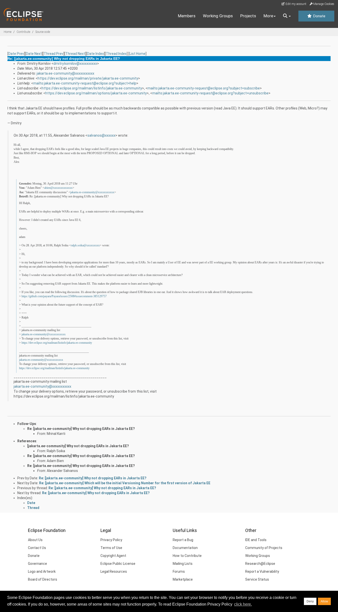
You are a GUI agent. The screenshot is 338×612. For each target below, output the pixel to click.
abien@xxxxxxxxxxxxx (58, 188)
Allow (324, 601)
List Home (137, 54)
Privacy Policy (111, 540)
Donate (318, 16)
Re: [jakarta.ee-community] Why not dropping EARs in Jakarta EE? (81, 429)
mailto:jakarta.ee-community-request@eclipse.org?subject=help (84, 83)
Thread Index (116, 54)
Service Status (257, 579)
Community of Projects (263, 548)
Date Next (34, 54)
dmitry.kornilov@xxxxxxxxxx (75, 63)
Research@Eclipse (260, 564)
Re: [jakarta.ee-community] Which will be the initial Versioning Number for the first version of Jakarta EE (124, 483)
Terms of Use (111, 548)
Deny (310, 601)
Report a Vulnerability (262, 571)
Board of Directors (42, 579)
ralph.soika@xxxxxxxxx (85, 245)
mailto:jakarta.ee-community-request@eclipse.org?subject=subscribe (203, 88)
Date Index (95, 54)
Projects (248, 15)
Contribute (23, 32)
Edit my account (295, 4)
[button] (287, 16)
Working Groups (218, 15)
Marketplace (183, 579)
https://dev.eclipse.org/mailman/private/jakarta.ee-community (88, 78)
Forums (179, 571)
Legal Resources (113, 571)
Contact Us (37, 548)
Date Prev (16, 54)
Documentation (185, 548)
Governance (37, 564)
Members (186, 15)
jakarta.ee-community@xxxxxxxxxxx (65, 73)
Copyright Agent (113, 556)
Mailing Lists (183, 564)
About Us (35, 540)
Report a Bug (183, 540)
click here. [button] (243, 604)
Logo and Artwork (42, 571)
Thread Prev (53, 54)
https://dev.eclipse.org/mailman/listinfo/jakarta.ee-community (92, 88)
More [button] (268, 15)
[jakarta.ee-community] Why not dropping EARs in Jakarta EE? (78, 446)
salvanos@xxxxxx (101, 135)
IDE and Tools (255, 540)
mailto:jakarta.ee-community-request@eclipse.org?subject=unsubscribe (210, 93)
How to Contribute (187, 556)
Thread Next (75, 54)
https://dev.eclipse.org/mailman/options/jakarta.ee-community (96, 93)
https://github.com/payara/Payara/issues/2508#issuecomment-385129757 (64, 296)
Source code (42, 32)
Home (7, 32)
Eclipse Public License (117, 564)
